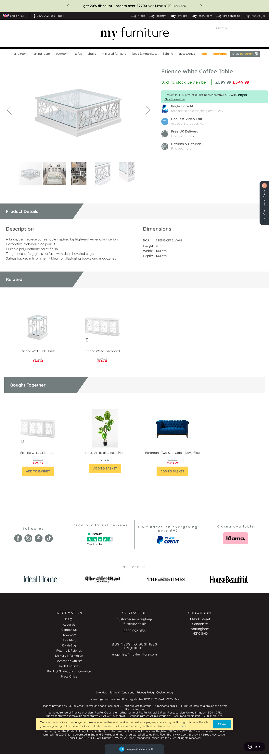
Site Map (101, 692)
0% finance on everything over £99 (196, 111)
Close (222, 724)
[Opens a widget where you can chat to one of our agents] (254, 747)
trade (141, 15)
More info (216, 716)
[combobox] (240, 28)
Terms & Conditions (122, 692)
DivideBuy (69, 645)
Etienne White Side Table (38, 351)
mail (61, 15)
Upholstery (69, 640)
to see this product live (187, 123)
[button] (9, 110)
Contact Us (69, 630)
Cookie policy (164, 692)
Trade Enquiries (69, 666)
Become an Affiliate (69, 661)
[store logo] (134, 33)
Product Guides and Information (69, 671)
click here (180, 726)
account (161, 15)
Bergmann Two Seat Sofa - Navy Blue (172, 453)
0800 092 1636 (46, 15)
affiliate (182, 15)
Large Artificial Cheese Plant (105, 453)
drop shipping (231, 15)
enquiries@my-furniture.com (134, 654)
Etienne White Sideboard (102, 351)
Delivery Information (69, 655)
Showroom (205, 15)
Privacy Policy (145, 692)
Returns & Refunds (69, 650)
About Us (69, 624)
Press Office (69, 676)
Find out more (181, 136)
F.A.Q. (69, 619)
